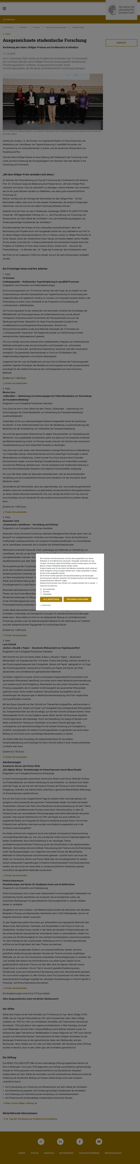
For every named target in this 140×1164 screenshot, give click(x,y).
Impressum (46, 605)
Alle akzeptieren (51, 599)
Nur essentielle (49, 589)
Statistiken (47, 594)
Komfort (46, 592)
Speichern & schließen (77, 599)
